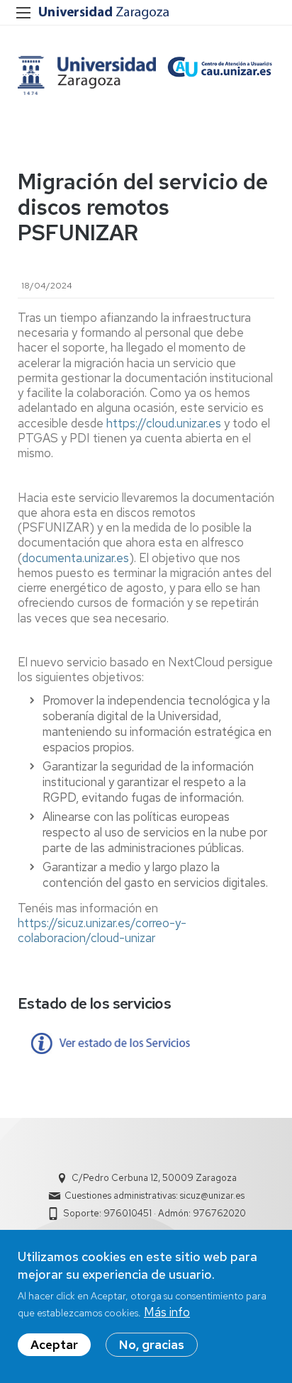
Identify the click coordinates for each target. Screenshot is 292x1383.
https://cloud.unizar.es (163, 423)
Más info (167, 1312)
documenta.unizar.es (75, 558)
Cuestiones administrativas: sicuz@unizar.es (154, 1195)
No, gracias (151, 1345)
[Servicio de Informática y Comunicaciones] (87, 75)
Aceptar (54, 1345)
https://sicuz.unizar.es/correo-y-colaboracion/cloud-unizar (102, 930)
